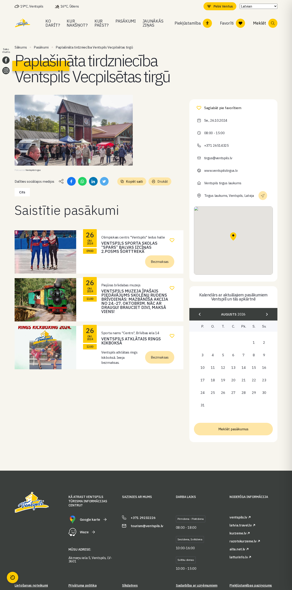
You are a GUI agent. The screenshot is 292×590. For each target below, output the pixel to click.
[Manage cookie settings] (12, 577)
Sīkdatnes (130, 585)
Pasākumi (125, 21)
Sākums (21, 47)
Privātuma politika (82, 585)
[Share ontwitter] (104, 181)
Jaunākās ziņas (153, 23)
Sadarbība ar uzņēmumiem (196, 585)
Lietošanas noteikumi (31, 585)
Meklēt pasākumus (233, 429)
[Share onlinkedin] (93, 181)
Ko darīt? (52, 23)
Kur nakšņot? (77, 23)
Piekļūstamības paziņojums (250, 585)
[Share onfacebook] (71, 181)
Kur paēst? (101, 23)
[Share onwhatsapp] (82, 181)
